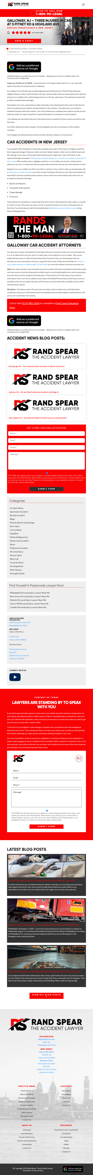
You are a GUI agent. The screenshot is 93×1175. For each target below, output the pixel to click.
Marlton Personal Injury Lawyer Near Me (28, 600)
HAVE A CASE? (24, 41)
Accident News (35, 49)
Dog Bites (14, 533)
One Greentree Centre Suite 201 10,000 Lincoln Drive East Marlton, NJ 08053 (46, 1066)
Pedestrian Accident (19, 548)
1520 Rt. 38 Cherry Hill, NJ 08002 (46, 1055)
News (12, 544)
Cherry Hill (66, 1098)
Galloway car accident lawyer (19, 172)
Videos (66, 1144)
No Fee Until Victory (27, 1137)
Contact (21, 741)
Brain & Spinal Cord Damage (22, 522)
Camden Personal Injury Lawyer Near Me (28, 607)
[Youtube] (53, 1079)
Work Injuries (16, 570)
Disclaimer (27, 1170)
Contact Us (26, 1120)
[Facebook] (37, 1079)
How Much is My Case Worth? (66, 1130)
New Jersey (66, 1091)
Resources (66, 1125)
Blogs (12, 519)
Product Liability (26, 1105)
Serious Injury (16, 555)
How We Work (27, 1133)
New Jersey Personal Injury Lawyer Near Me (29, 596)
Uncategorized (16, 566)
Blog (66, 1141)
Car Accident (15, 530)
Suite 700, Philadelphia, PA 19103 (46, 1042)
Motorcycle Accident (19, 540)
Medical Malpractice (19, 537)
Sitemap (66, 1148)
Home (7, 49)
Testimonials (27, 1144)
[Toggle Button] (83, 4)
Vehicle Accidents (27, 1094)
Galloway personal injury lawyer (64, 208)
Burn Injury (15, 526)
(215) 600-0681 (41, 264)
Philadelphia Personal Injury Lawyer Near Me (30, 592)
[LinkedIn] (42, 1079)
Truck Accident (16, 562)
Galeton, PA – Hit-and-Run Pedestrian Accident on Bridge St (34, 392)
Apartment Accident (19, 511)
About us (27, 1125)
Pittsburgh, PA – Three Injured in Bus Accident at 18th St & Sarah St (37, 366)
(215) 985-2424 (30, 303)
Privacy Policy (37, 1170)
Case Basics (66, 1133)
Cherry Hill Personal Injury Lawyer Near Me (29, 603)
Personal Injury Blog (19, 49)
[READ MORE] (46, 866)
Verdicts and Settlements (27, 1141)
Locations (66, 1086)
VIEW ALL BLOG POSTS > (46, 996)
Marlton (66, 1101)
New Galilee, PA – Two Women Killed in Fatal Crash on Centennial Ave (38, 418)
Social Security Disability (26, 1109)
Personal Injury (16, 551)
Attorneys (27, 1130)
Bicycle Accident (17, 515)
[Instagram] (48, 1079)
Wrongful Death (17, 573)
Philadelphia (66, 1094)
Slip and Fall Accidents (26, 1098)
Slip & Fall (14, 559)
